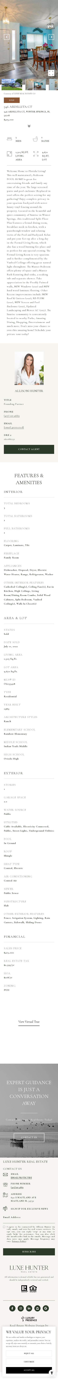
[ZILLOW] (37, 1308)
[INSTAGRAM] (21, 1308)
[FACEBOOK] (12, 1308)
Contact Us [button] (29, 1137)
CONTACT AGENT (29, 449)
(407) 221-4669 (12, 415)
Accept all (29, 1370)
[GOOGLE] (46, 1308)
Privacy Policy (19, 1241)
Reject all (29, 1353)
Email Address (12, 1217)
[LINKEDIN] (29, 1308)
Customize (29, 1362)
